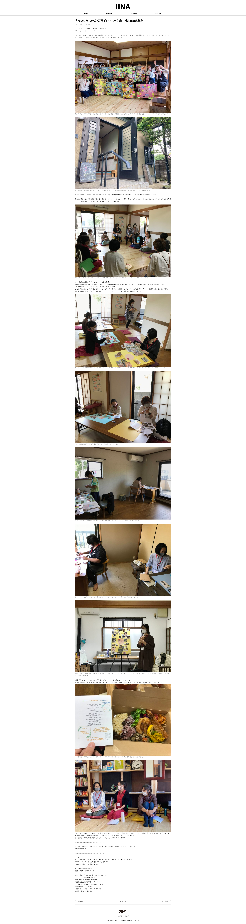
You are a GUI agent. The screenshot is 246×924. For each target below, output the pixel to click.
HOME (86, 13)
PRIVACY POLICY (123, 916)
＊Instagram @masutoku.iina (86, 31)
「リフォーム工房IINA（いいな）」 (87, 877)
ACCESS (134, 13)
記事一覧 (123, 901)
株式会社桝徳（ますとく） (84, 891)
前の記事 (81, 901)
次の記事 (165, 901)
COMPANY (109, 13)
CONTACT (158, 13)
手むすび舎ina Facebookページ (146, 194)
